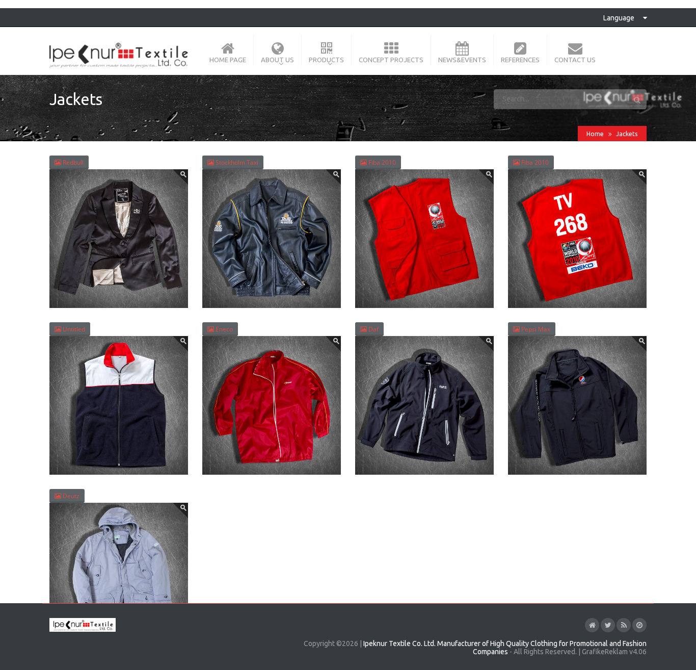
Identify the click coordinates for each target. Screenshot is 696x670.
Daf (373, 329)
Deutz (70, 496)
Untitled (73, 329)
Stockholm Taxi (236, 162)
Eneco (223, 329)
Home (595, 134)
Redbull (72, 162)
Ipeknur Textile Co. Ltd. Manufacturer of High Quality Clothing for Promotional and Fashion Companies (505, 647)
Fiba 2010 (381, 162)
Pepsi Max (535, 329)
